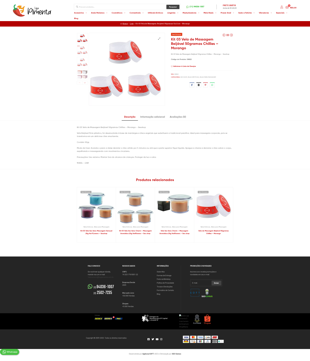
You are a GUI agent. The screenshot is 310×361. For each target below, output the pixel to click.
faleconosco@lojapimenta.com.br (101, 277)
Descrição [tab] (130, 116)
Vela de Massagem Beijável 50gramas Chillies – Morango (213, 232)
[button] (159, 38)
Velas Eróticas (193, 77)
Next (85, 83)
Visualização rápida (99, 207)
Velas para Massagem (208, 77)
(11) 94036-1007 (197, 6)
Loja (131, 23)
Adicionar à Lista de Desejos (184, 66)
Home (125, 23)
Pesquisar (173, 7)
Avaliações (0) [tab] (178, 116)
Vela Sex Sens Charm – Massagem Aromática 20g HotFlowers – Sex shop (174, 232)
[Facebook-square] (148, 339)
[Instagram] (161, 339)
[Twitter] (153, 339)
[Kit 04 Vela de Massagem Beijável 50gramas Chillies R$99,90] (231, 35)
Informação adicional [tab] (152, 116)
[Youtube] (157, 339)
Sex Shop (183, 77)
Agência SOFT (148, 354)
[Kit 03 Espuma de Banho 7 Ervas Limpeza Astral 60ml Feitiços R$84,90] (224, 35)
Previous (79, 83)
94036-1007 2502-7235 (104, 290)
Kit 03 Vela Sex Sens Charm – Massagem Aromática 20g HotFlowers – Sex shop (135, 232)
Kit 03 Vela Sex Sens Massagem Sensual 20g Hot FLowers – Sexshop (96, 232)
